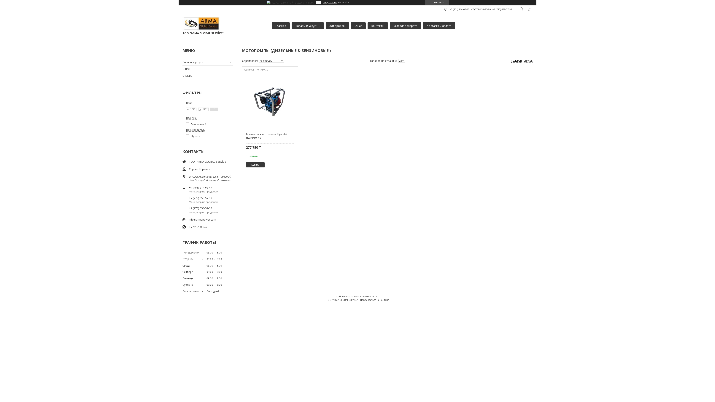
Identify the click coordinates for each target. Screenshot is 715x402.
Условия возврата (405, 26)
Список (528, 60)
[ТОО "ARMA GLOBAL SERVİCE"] (201, 24)
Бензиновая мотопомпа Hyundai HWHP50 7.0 (266, 136)
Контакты (377, 26)
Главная (280, 26)
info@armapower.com (202, 219)
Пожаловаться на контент (374, 300)
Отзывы (187, 75)
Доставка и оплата (439, 26)
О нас (358, 26)
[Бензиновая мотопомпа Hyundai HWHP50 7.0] (270, 101)
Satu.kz (374, 296)
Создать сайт (330, 2)
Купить (255, 164)
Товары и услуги (306, 26)
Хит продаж (337, 26)
